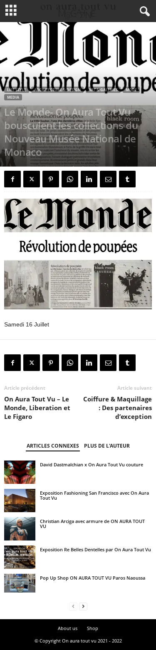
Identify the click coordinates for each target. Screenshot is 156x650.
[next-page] (83, 606)
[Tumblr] (127, 179)
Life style (16, 89)
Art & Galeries (103, 89)
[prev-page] (73, 606)
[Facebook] (12, 179)
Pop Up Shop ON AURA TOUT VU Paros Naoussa (92, 578)
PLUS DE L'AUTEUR (107, 445)
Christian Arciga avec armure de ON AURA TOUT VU (92, 523)
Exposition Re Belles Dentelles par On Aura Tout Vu (95, 549)
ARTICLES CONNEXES (53, 445)
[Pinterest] (50, 179)
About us (67, 628)
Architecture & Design (57, 89)
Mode (131, 89)
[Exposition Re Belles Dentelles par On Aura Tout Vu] (19, 557)
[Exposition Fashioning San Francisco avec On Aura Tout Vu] (19, 500)
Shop (92, 628)
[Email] (108, 179)
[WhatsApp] (70, 179)
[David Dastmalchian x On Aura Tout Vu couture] (19, 472)
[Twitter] (31, 179)
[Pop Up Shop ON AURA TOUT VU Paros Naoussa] (19, 583)
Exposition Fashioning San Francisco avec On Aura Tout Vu (94, 495)
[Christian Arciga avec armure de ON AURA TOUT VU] (19, 528)
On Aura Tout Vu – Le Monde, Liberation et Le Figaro (37, 408)
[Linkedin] (89, 179)
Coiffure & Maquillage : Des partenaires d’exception (117, 408)
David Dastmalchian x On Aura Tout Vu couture (91, 464)
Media (13, 97)
